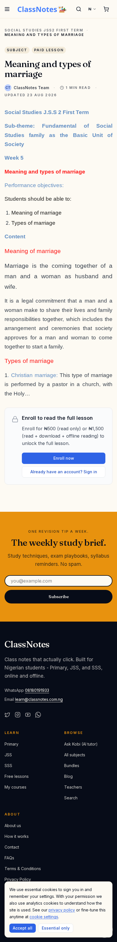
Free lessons (17, 776)
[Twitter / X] (7, 715)
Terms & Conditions (23, 868)
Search (71, 797)
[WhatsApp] (38, 715)
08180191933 (37, 690)
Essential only (56, 928)
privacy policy (62, 909)
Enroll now (63, 458)
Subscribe (59, 596)
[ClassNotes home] (42, 9)
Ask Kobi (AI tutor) (81, 744)
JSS (8, 754)
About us (13, 825)
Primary (11, 744)
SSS (8, 765)
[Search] (78, 9)
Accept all (22, 928)
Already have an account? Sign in (63, 471)
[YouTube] (28, 715)
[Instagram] (17, 715)
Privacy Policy (18, 879)
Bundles (71, 765)
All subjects (74, 754)
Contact (12, 847)
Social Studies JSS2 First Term (44, 30)
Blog (68, 776)
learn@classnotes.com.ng (39, 699)
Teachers (73, 787)
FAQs (9, 857)
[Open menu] (7, 9)
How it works (17, 836)
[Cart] (106, 9)
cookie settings (44, 916)
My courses (15, 787)
